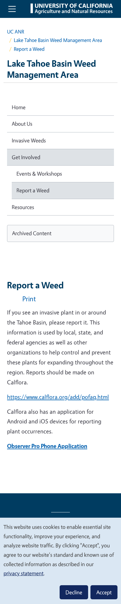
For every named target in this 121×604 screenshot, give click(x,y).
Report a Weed (32, 190)
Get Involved (26, 157)
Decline (73, 592)
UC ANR (15, 31)
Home (19, 107)
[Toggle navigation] (12, 9)
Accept (104, 592)
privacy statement (23, 573)
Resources (23, 207)
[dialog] (60, 560)
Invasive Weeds (29, 140)
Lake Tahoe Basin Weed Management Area (58, 40)
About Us (22, 123)
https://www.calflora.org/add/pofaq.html (58, 397)
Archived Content (31, 233)
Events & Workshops (39, 173)
